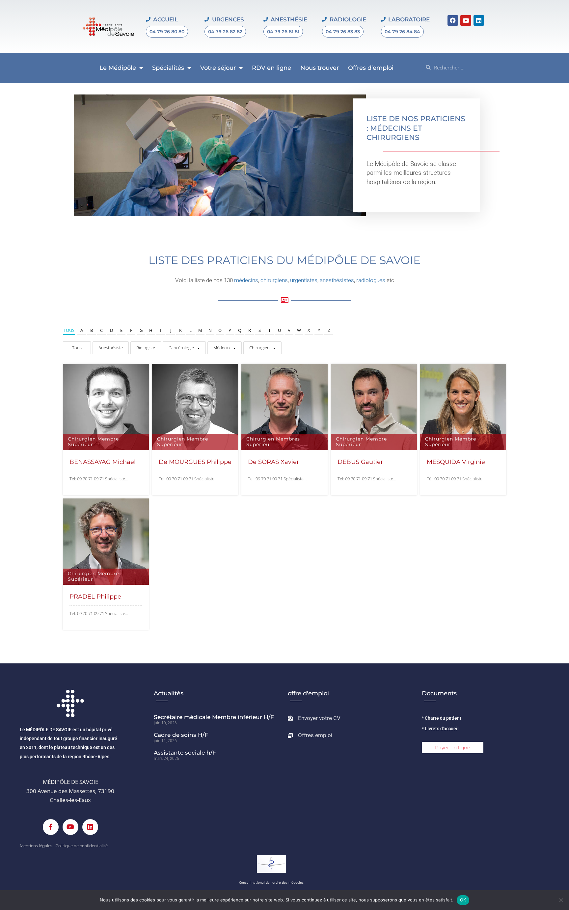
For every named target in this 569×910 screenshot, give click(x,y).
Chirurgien (259, 348)
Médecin (221, 348)
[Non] (560, 900)
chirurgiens (274, 280)
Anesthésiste (110, 348)
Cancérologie (181, 348)
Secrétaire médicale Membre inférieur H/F (214, 717)
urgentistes (303, 280)
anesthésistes (337, 280)
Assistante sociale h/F (185, 752)
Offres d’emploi (370, 67)
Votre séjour (218, 67)
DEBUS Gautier (360, 462)
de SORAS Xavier (273, 462)
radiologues (370, 280)
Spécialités (168, 67)
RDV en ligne (271, 67)
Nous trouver (319, 67)
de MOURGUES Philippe (195, 462)
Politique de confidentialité (81, 845)
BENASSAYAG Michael (102, 462)
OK (463, 899)
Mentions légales (36, 845)
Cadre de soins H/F (181, 735)
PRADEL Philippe (95, 596)
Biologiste (145, 348)
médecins (246, 280)
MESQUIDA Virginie (456, 462)
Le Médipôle (117, 67)
